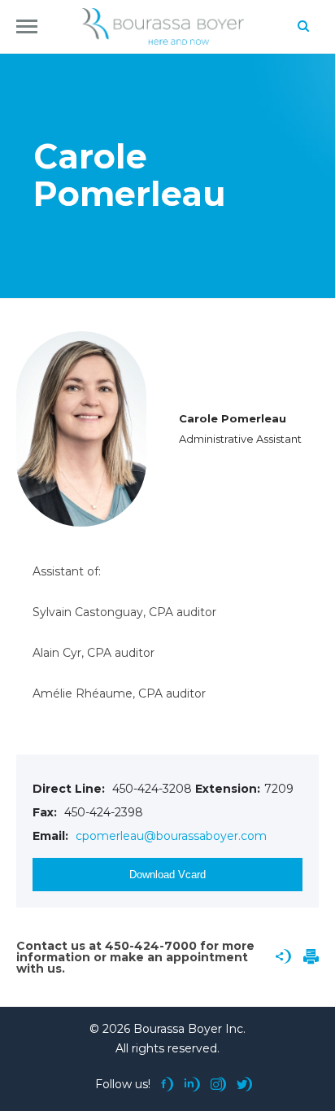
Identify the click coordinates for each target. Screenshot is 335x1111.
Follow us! (122, 1084)
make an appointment (179, 957)
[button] (26, 26)
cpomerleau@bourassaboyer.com (171, 836)
